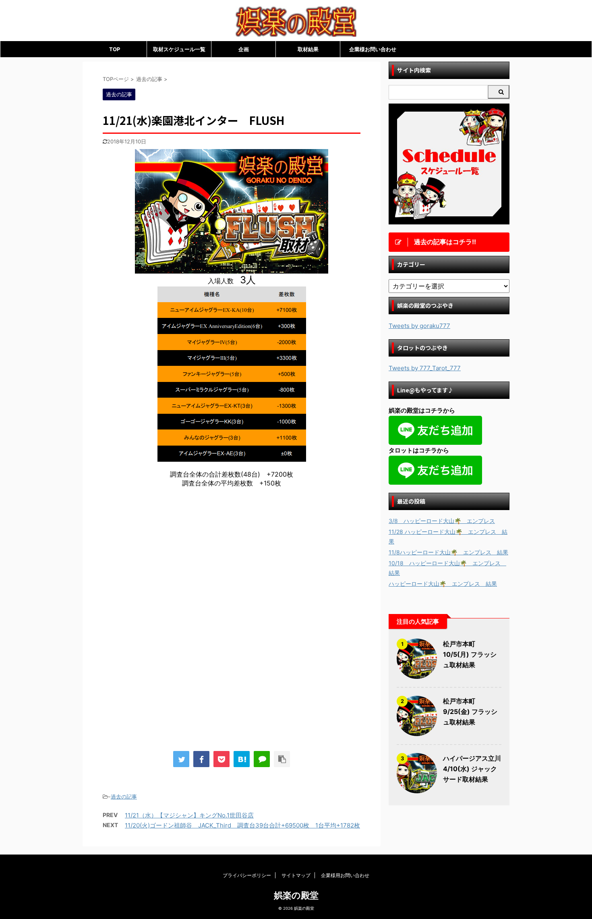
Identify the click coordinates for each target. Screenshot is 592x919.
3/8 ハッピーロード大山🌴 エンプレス (442, 520)
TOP (114, 49)
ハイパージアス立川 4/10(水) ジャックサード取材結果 (472, 768)
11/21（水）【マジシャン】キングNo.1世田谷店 (189, 815)
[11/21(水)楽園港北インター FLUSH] (242, 759)
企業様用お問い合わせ (345, 875)
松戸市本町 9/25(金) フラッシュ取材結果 (470, 711)
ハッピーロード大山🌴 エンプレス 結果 (443, 583)
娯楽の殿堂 (296, 895)
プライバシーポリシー (247, 875)
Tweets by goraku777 (419, 326)
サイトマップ (296, 875)
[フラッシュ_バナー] (231, 270)
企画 (243, 49)
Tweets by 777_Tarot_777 (425, 368)
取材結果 (308, 49)
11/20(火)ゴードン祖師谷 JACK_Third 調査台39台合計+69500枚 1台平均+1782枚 (242, 825)
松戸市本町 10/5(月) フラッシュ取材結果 (470, 654)
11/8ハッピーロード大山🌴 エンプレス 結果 (448, 552)
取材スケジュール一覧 (179, 49)
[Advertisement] (170, 560)
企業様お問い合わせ (372, 49)
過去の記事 (124, 796)
